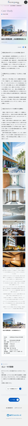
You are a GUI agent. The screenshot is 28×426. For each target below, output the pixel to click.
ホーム (2, 5)
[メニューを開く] (25, 2)
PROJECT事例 (6, 5)
